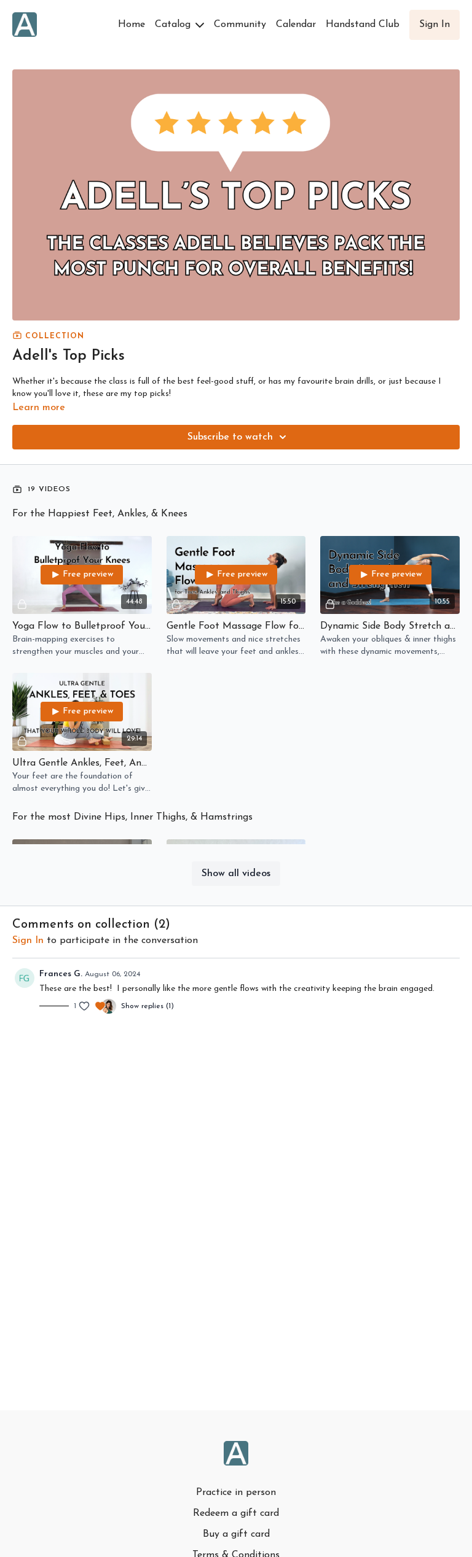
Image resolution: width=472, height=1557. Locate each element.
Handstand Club (362, 24)
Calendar (296, 24)
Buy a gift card (236, 1534)
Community (240, 24)
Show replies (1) (147, 1006)
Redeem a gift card (236, 1513)
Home (131, 24)
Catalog (174, 24)
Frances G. (60, 974)
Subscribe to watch (230, 437)
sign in (28, 940)
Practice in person (236, 1492)
